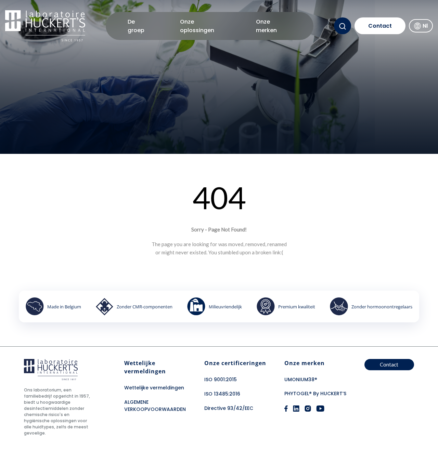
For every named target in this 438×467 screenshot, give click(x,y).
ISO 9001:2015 (220, 379)
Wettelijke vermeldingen (154, 387)
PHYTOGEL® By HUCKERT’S (315, 393)
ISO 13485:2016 (222, 393)
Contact (380, 26)
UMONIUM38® (300, 379)
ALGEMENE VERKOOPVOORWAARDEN (155, 406)
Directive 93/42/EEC (228, 408)
